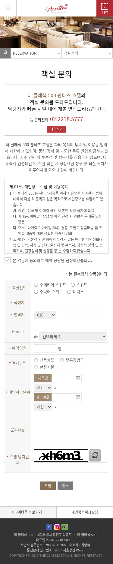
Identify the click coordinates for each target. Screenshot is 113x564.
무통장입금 (74, 360)
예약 (105, 12)
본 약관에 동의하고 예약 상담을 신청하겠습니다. (52, 260)
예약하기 (57, 129)
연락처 (18, 314)
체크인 (43, 378)
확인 (48, 485)
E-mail (18, 331)
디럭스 (78, 291)
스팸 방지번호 (18, 459)
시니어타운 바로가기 (26, 512)
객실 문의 (71, 53)
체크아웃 (42, 397)
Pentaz (56, 8)
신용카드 (46, 360)
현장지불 (46, 367)
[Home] (5, 53)
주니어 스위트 (51, 291)
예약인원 (18, 348)
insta (57, 527)
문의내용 (18, 429)
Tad (64, 527)
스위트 (81, 284)
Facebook (49, 527)
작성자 (18, 302)
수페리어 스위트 (52, 284)
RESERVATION (25, 53)
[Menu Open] (8, 8)
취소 (65, 485)
